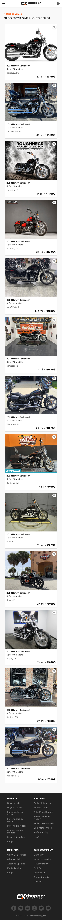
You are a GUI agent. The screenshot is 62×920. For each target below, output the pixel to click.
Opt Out (38, 868)
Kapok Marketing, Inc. (37, 916)
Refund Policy (41, 832)
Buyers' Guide (14, 807)
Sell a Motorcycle (43, 803)
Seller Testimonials (44, 823)
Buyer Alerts (13, 803)
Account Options (16, 863)
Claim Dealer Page (16, 855)
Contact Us (39, 872)
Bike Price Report (43, 812)
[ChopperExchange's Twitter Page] (41, 908)
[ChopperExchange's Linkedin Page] (27, 908)
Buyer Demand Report (42, 817)
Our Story (39, 855)
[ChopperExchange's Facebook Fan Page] (13, 908)
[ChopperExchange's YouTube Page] (48, 908)
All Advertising (14, 859)
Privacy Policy (41, 863)
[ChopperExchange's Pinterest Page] (20, 908)
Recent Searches (16, 837)
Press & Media (41, 877)
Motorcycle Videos (17, 826)
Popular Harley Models (15, 831)
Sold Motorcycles (43, 828)
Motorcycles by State (15, 813)
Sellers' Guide (41, 807)
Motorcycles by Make (15, 820)
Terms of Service (42, 859)
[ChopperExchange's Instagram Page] (34, 908)
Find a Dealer (14, 868)
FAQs (10, 841)
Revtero (38, 881)
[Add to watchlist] (54, 27)
